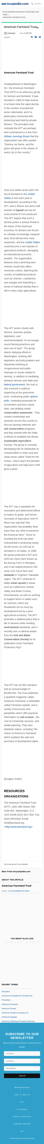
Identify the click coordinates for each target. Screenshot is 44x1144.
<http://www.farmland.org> (18, 826)
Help (22, 1102)
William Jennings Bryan (17, 136)
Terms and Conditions (22, 1124)
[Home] (15, 3)
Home (16, 1094)
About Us (26, 1094)
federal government (14, 384)
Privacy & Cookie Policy (22, 1116)
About (18, 891)
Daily (22, 1131)
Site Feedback (22, 1109)
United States (32, 242)
